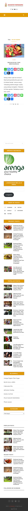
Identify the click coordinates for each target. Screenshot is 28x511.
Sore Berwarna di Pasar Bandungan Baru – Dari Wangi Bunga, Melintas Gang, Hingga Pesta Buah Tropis (18, 271)
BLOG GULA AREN (9, 382)
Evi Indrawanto (12, 506)
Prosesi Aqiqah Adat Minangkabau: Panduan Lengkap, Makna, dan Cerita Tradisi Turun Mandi (18, 363)
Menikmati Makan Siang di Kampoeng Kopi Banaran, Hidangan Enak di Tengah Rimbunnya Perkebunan (18, 247)
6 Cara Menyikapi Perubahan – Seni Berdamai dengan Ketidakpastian (17, 355)
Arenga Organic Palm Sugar (12, 378)
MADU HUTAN (8, 394)
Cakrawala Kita (8, 386)
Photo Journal (8, 402)
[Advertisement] (14, 26)
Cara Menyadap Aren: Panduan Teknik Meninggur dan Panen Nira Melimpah (18, 346)
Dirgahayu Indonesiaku (16, 337)
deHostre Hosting (9, 390)
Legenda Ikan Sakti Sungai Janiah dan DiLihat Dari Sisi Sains (18, 331)
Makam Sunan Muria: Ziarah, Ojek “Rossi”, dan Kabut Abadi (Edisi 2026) (18, 304)
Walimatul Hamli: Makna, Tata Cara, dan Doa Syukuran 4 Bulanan (18, 296)
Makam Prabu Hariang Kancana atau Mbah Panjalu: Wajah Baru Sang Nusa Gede (18, 287)
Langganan (9, 195)
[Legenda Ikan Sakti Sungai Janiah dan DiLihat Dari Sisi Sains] (8, 331)
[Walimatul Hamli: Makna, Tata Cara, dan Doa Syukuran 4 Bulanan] (8, 295)
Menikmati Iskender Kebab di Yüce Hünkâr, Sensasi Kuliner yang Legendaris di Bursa (18, 228)
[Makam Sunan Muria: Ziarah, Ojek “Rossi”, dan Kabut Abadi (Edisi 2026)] (8, 304)
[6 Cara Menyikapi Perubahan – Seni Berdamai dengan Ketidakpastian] (8, 354)
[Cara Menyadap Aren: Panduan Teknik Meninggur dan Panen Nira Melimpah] (8, 346)
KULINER (14, 59)
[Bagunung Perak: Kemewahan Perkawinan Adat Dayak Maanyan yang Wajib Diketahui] (8, 322)
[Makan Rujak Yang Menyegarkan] (14, 51)
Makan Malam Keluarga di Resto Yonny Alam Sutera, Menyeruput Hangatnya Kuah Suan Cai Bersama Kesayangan (18, 259)
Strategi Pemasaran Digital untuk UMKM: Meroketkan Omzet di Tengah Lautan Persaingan (18, 236)
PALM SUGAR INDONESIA (12, 398)
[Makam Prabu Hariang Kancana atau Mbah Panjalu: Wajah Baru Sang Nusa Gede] (8, 287)
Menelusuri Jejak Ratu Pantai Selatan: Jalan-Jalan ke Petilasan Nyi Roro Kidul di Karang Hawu (18, 313)
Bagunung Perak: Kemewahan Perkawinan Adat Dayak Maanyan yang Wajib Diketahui (18, 322)
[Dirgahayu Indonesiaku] (8, 339)
